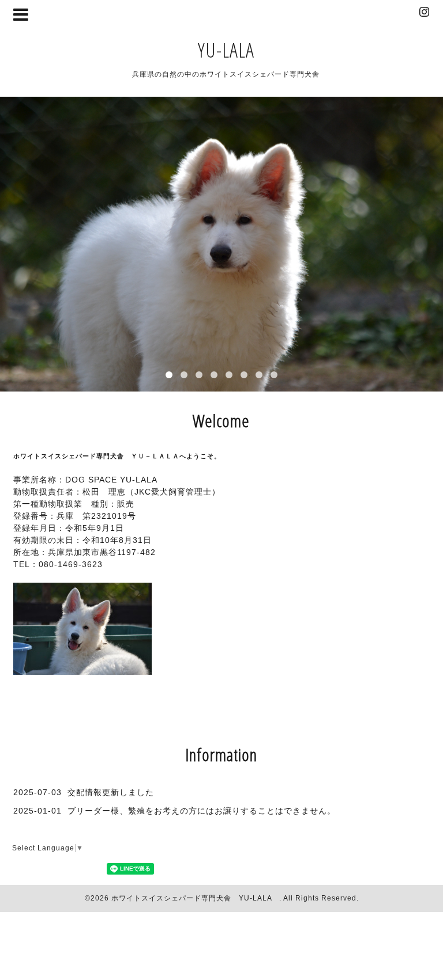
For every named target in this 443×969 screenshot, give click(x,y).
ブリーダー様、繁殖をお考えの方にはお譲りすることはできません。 (201, 810)
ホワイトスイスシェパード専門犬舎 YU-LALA (195, 898)
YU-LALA (226, 49)
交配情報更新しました (110, 792)
